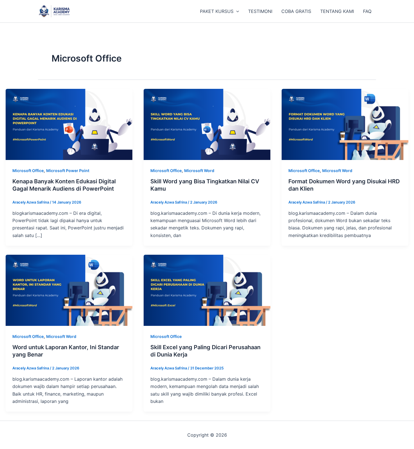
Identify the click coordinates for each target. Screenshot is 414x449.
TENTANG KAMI (337, 11)
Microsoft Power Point (67, 170)
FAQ (367, 11)
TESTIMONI (260, 11)
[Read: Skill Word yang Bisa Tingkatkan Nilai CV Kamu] (207, 124)
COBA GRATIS (296, 11)
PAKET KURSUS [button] (216, 11)
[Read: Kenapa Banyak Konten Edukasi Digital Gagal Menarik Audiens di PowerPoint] (69, 124)
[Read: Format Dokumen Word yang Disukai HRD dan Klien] (345, 124)
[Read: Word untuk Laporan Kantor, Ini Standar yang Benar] (69, 290)
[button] (236, 11)
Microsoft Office (28, 170)
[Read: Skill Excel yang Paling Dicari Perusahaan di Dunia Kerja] (207, 290)
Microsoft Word (199, 170)
